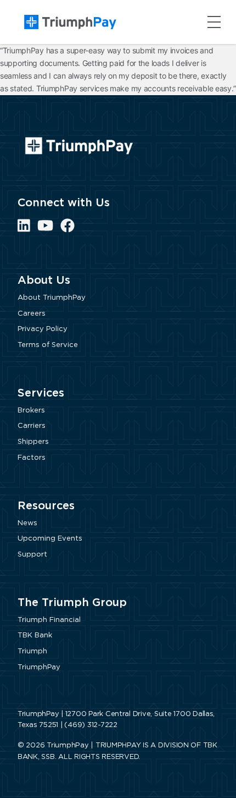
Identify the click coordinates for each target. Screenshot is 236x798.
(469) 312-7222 (90, 725)
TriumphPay (39, 667)
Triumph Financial (49, 620)
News (27, 523)
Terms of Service (48, 345)
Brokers (31, 410)
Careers (32, 313)
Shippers (33, 441)
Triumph (32, 651)
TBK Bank (35, 635)
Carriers (32, 426)
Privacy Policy (43, 329)
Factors (32, 457)
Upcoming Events (50, 538)
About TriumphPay (52, 297)
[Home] (70, 22)
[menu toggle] (214, 22)
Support (32, 554)
